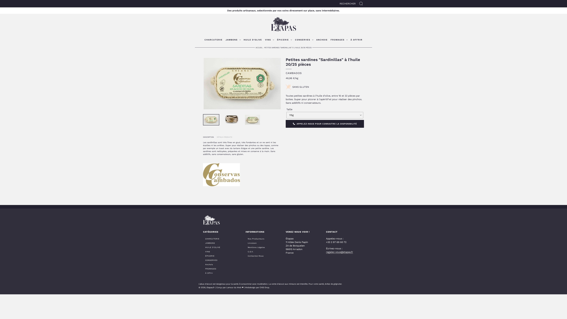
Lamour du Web (233, 287)
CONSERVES (211, 260)
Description (208, 137)
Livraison (252, 243)
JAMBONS (210, 243)
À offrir (209, 273)
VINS (207, 252)
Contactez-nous (256, 256)
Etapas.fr (211, 287)
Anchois (209, 264)
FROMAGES (210, 269)
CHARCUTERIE (212, 239)
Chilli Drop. (265, 287)
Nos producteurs (256, 239)
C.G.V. (250, 252)
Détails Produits (224, 137)
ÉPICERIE (210, 256)
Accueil (259, 48)
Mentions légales (256, 247)
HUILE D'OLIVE (212, 247)
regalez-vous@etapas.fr (339, 252)
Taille (289, 109)
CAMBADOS (294, 73)
